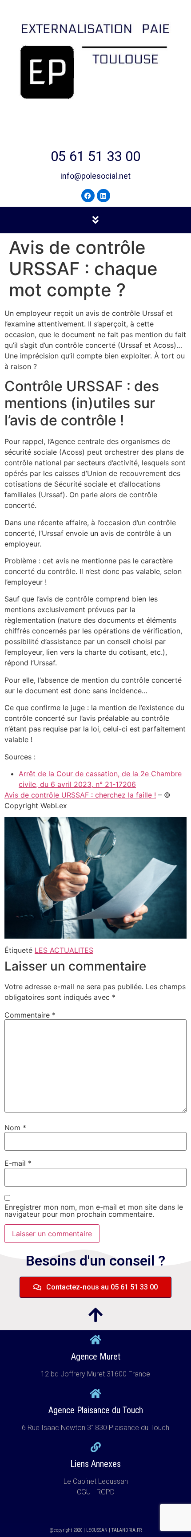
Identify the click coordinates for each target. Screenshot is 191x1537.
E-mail (18, 1163)
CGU (84, 1492)
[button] (95, 220)
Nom (15, 1127)
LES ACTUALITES (64, 950)
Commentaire (30, 1014)
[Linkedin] (103, 195)
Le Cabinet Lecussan (96, 1481)
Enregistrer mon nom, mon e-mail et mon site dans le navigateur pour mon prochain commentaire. (93, 1210)
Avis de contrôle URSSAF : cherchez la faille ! (80, 794)
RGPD (105, 1492)
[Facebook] (88, 195)
